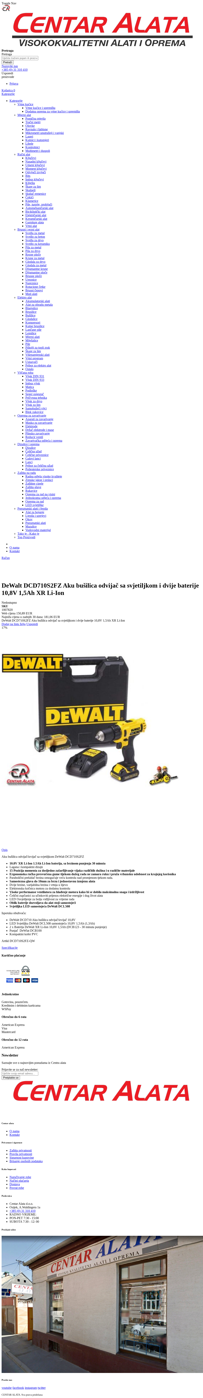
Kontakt (15, 551)
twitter (42, 1387)
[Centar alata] (101, 47)
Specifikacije (10, 947)
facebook (18, 1387)
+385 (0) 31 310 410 (22, 1211)
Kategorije (8, 94)
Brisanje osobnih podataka (26, 1161)
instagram (31, 1387)
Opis (5, 850)
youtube (7, 1387)
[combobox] (20, 58)
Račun (6, 558)
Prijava (14, 83)
